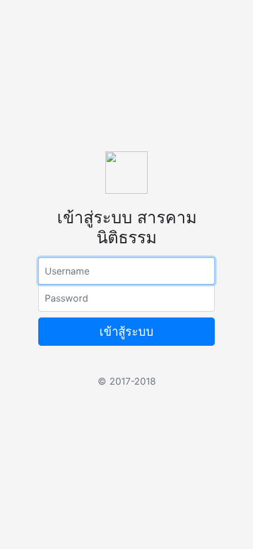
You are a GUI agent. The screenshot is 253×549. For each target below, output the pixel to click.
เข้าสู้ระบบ (126, 332)
